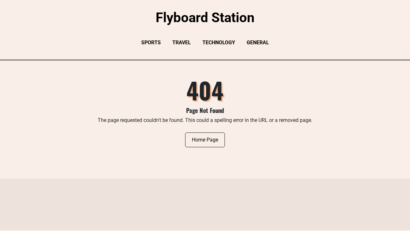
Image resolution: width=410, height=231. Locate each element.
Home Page (205, 140)
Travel (181, 42)
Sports (151, 42)
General (258, 42)
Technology (218, 42)
